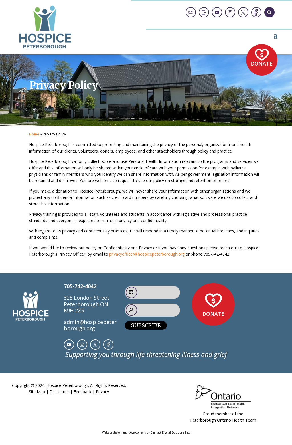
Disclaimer (59, 391)
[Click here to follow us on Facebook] (256, 12)
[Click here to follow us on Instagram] (230, 12)
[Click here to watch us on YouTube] (217, 12)
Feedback (82, 391)
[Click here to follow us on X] (243, 12)
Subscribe (146, 325)
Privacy (102, 391)
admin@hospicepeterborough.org (90, 325)
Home (34, 134)
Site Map (37, 391)
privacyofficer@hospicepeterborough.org (146, 254)
